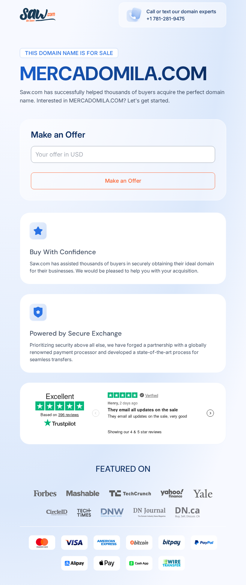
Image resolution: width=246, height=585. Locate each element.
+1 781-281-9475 (165, 19)
